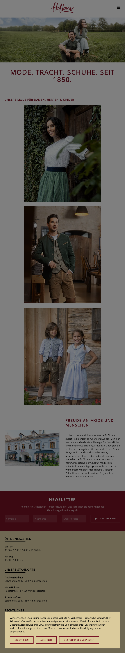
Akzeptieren (22, 640)
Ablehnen (46, 640)
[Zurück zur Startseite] (62, 7)
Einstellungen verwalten (79, 640)
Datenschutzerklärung (21, 624)
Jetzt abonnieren (105, 518)
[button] (118, 7)
